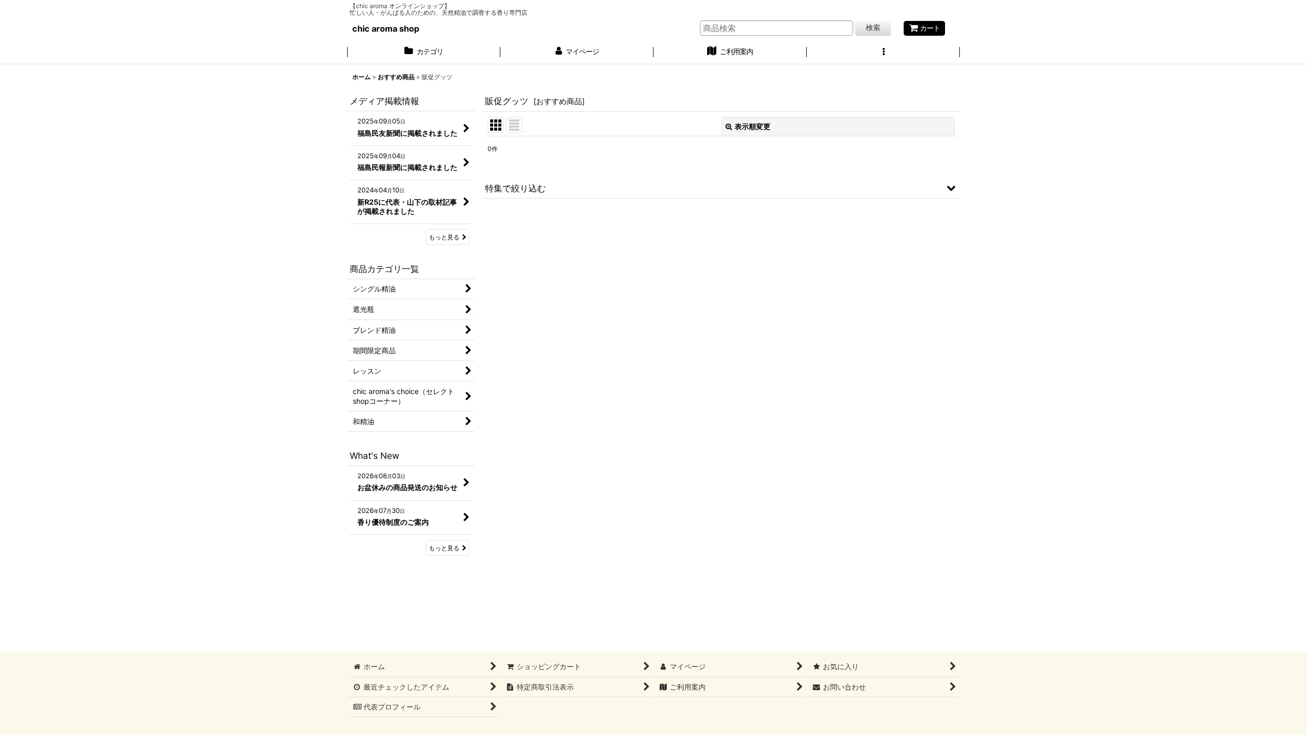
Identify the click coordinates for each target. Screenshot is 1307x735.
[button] (883, 52)
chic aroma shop (385, 28)
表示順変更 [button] (752, 126)
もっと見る (444, 237)
